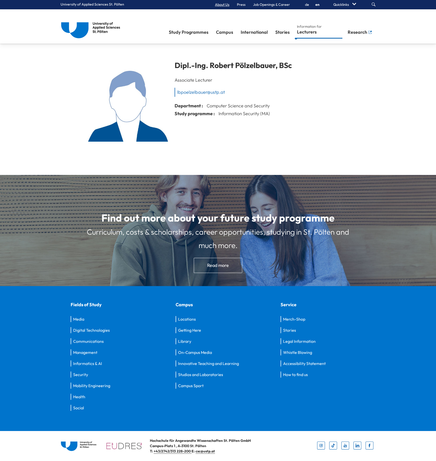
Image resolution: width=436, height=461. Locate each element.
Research (358, 32)
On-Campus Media (195, 352)
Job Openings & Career (271, 4)
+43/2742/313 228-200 (173, 451)
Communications (88, 341)
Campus (224, 32)
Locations (187, 319)
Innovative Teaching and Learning (208, 363)
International (254, 32)
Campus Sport (191, 385)
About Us (222, 4)
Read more (218, 265)
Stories (282, 32)
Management (85, 352)
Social (78, 407)
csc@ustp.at (205, 451)
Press (241, 4)
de (307, 4)
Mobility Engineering (91, 385)
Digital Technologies (91, 330)
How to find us (295, 374)
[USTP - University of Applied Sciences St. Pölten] (92, 26)
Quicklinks (341, 4)
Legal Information (299, 341)
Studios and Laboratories (200, 374)
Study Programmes (188, 32)
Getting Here (189, 330)
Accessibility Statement (304, 363)
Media (78, 319)
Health (79, 396)
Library (184, 341)
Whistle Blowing (297, 352)
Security (80, 374)
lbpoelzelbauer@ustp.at (201, 92)
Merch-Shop (294, 319)
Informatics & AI (87, 363)
